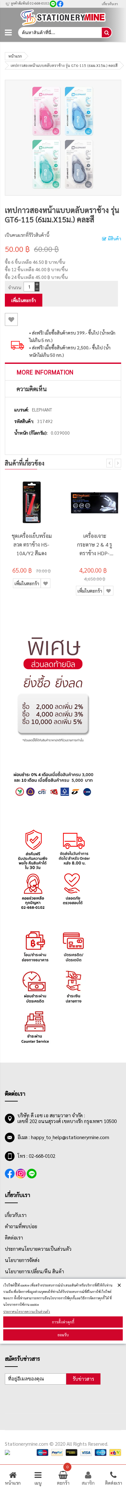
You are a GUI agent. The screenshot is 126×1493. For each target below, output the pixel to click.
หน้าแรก (15, 56)
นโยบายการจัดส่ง (22, 1260)
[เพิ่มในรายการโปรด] (11, 319)
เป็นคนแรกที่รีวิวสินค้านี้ (27, 235)
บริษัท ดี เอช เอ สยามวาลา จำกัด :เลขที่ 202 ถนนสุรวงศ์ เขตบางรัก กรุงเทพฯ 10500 (67, 1118)
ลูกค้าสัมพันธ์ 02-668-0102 (29, 3)
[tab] (63, 372)
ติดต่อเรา (14, 1237)
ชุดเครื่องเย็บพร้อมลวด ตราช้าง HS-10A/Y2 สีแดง (32, 544)
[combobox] (59, 32)
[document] (63, 1311)
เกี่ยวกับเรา (110, 4)
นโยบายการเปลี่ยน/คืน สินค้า (34, 1271)
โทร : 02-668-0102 (36, 1156)
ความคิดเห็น (31, 388)
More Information (44, 372)
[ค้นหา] (106, 32)
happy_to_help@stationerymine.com (70, 1137)
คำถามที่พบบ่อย (21, 1226)
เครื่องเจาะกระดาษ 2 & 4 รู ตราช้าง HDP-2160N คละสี (94, 545)
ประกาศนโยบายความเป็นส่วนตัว (26, 1311)
